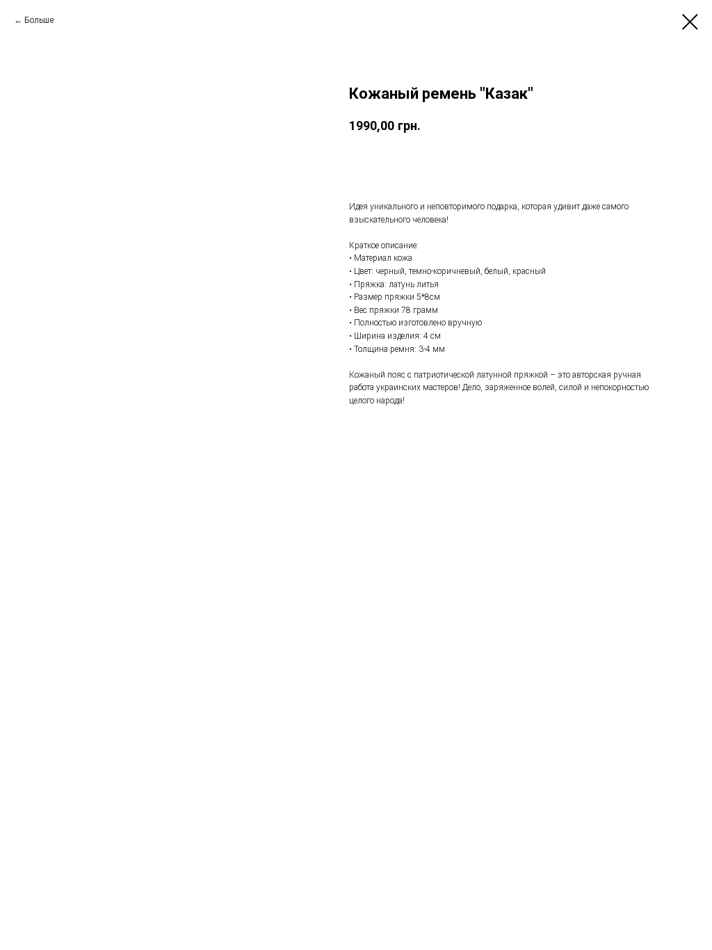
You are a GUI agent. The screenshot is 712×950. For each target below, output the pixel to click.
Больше (39, 20)
